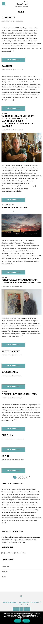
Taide (24, 553)
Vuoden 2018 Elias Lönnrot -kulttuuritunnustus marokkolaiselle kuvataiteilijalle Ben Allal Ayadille (18, 121)
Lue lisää (26, 621)
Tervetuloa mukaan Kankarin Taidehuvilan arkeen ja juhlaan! (21, 281)
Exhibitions (5, 567)
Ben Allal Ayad (9, 553)
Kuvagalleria (10, 372)
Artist (5, 456)
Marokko (5, 204)
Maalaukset (18, 553)
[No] (41, 618)
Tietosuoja (8, 17)
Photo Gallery (11, 351)
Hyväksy (17, 621)
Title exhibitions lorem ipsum (20, 394)
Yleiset (4, 113)
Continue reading (13, 59)
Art (3, 553)
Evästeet (7, 66)
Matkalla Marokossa (15, 207)
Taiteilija (7, 435)
